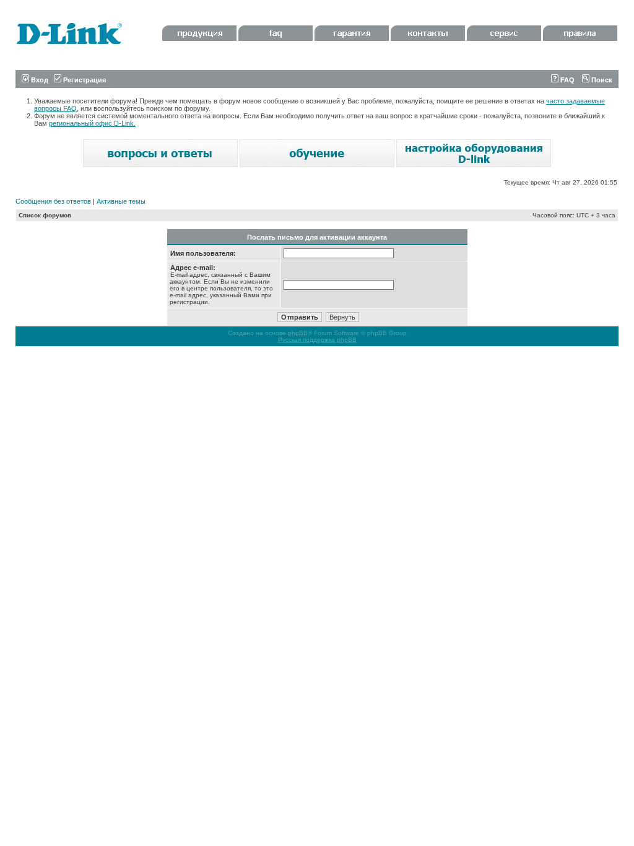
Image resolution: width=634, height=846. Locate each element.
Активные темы (121, 201)
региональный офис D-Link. (92, 123)
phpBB (298, 332)
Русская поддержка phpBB (317, 339)
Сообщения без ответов (53, 201)
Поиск (600, 80)
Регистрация (83, 80)
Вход (38, 80)
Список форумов (45, 215)
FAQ (566, 80)
